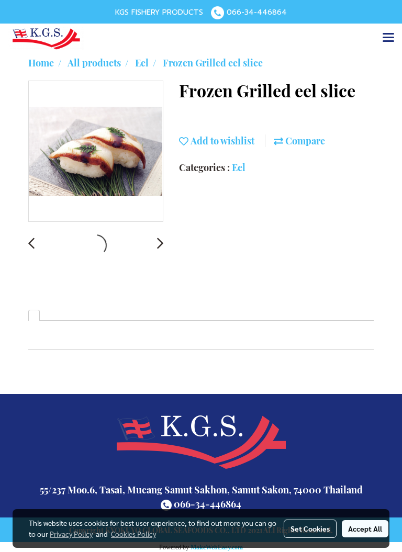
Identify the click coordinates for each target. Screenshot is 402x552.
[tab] (34, 315)
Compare (304, 140)
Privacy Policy (71, 533)
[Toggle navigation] (388, 38)
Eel (238, 167)
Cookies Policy (133, 533)
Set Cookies (310, 528)
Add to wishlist (221, 140)
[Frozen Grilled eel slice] (96, 151)
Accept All (365, 528)
